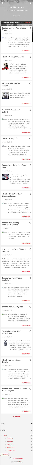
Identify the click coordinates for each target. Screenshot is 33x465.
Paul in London (16, 7)
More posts (16, 417)
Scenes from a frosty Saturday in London (10, 224)
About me (16, 16)
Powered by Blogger (17, 458)
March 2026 (10, 447)
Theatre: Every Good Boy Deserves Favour (12, 195)
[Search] (30, 3)
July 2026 (10, 438)
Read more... (26, 51)
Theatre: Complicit (9, 138)
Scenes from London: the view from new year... (14, 390)
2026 (5, 435)
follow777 (20, 461)
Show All (27, 22)
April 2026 (10, 444)
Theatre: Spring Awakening (13, 57)
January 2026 (11, 451)
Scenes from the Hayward (12, 307)
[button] (30, 28)
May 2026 (10, 441)
